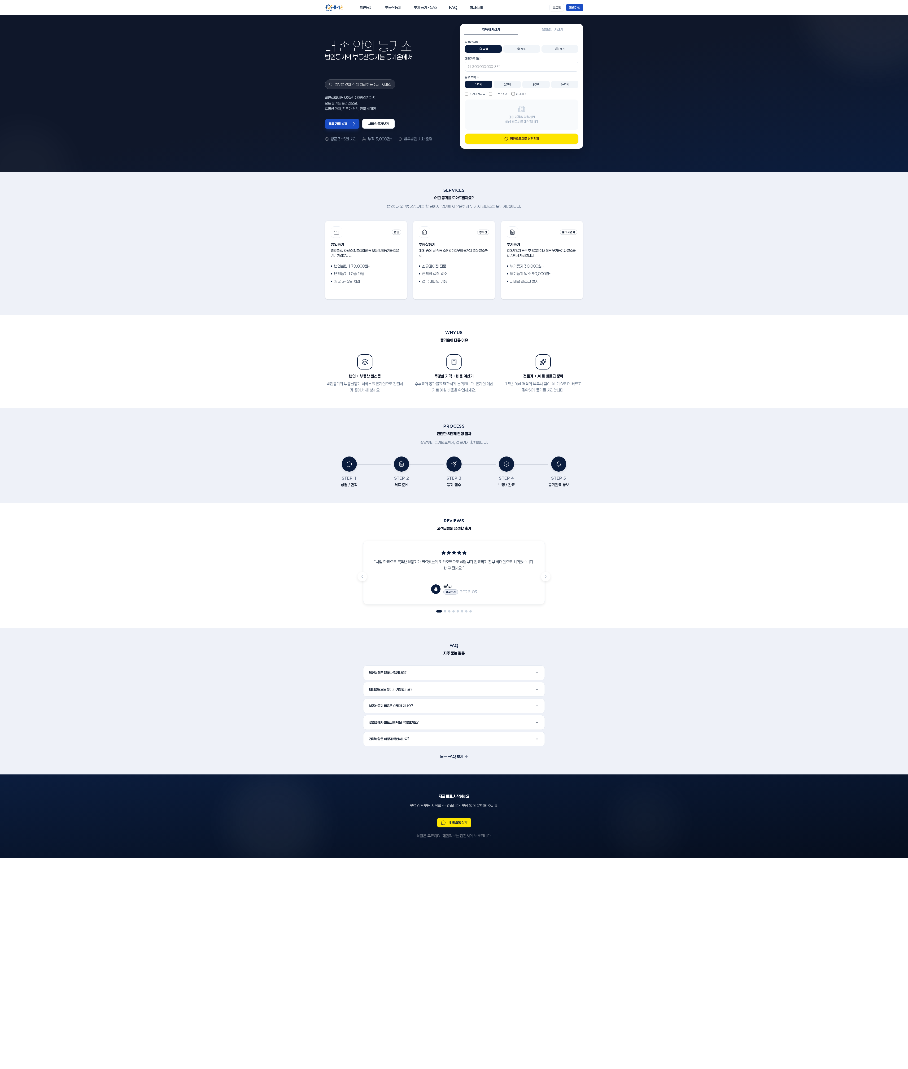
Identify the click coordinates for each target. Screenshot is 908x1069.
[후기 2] (445, 611)
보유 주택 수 (472, 77)
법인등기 (366, 7)
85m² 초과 (501, 94)
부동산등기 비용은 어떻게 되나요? (391, 706)
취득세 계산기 (491, 29)
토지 (523, 49)
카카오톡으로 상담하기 (524, 139)
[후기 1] (439, 611)
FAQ (453, 7)
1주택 (478, 84)
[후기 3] (449, 611)
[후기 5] (458, 611)
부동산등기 (393, 7)
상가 (562, 49)
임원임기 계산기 (552, 29)
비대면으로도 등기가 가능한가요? (390, 689)
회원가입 (574, 7)
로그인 (557, 7)
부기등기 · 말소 (425, 7)
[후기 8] (470, 611)
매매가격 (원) (472, 58)
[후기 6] (462, 611)
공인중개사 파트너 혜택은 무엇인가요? (394, 722)
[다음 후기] (545, 576)
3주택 (536, 84)
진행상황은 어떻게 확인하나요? (389, 739)
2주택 (507, 84)
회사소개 (476, 7)
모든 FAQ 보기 (451, 756)
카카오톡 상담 (458, 823)
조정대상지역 (477, 94)
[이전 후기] (362, 576)
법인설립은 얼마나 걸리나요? (388, 673)
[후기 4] (453, 611)
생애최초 (521, 94)
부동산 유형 (472, 41)
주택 (485, 49)
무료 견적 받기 (338, 124)
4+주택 (564, 84)
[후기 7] (466, 611)
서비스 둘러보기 (378, 124)
